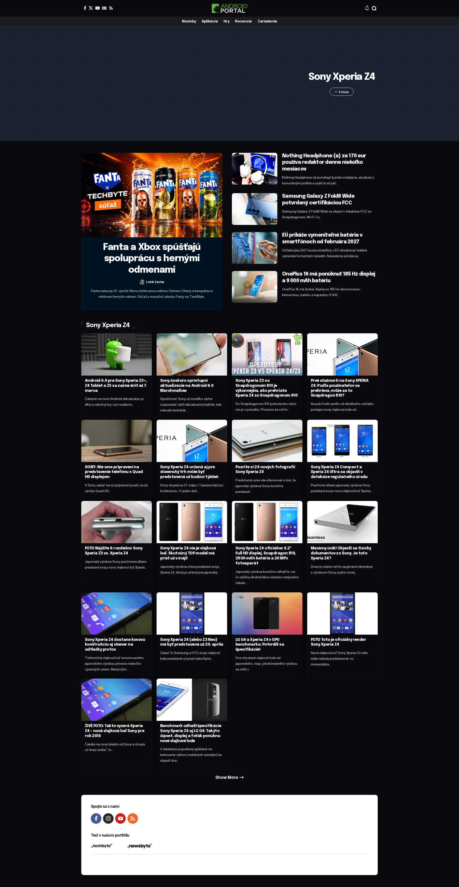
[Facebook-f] (96, 818)
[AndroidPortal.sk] (229, 8)
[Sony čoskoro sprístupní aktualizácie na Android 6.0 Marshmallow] (192, 354)
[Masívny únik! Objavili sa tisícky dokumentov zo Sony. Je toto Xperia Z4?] (342, 522)
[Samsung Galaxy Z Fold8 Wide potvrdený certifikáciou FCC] (254, 209)
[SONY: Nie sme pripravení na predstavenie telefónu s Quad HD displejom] (116, 441)
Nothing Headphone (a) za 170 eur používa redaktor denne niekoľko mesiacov (324, 162)
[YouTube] (97, 8)
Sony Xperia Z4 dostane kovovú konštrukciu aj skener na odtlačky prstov (115, 645)
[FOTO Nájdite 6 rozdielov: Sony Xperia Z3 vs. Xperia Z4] (116, 522)
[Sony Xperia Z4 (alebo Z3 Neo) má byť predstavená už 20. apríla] (192, 613)
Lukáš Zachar (155, 282)
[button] (374, 8)
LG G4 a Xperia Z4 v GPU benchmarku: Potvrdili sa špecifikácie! (259, 645)
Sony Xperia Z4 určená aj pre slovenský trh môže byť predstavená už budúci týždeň (189, 472)
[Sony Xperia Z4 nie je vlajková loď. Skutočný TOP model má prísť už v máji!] (192, 522)
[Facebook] (84, 8)
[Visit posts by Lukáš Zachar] (142, 282)
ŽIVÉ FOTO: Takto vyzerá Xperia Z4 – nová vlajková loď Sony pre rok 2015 (114, 731)
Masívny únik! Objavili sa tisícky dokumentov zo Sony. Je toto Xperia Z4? (341, 553)
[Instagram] (108, 818)
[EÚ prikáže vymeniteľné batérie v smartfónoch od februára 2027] (254, 248)
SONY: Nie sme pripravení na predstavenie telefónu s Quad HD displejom (114, 472)
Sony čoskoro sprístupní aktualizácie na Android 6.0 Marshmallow (186, 386)
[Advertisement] (193, 83)
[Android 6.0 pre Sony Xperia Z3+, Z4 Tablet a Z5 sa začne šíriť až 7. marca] (116, 354)
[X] (90, 8)
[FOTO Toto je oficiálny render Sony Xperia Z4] (342, 613)
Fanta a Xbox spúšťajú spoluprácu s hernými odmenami (152, 259)
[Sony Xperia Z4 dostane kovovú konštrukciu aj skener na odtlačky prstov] (116, 613)
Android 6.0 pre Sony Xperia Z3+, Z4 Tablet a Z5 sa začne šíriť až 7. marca (116, 386)
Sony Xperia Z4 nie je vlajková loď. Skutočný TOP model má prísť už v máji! (188, 553)
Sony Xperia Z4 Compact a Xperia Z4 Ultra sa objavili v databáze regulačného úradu (339, 472)
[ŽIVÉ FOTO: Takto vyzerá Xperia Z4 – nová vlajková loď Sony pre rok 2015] (116, 700)
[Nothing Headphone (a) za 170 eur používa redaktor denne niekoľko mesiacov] (254, 169)
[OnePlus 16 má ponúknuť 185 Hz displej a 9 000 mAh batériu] (254, 287)
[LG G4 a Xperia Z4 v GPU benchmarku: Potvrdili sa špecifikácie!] (267, 613)
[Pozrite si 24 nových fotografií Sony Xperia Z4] (267, 441)
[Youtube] (120, 818)
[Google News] (104, 8)
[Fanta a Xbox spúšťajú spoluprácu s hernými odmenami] (151, 195)
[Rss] (111, 8)
